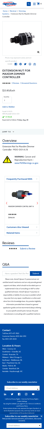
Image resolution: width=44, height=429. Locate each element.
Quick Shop (22, 218)
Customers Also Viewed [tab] (18, 227)
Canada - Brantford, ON (10, 368)
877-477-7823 (14, 333)
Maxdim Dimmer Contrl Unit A (21, 206)
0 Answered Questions (28, 83)
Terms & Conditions (34, 404)
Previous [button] (7, 203)
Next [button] (37, 203)
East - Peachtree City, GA (11, 363)
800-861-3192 (21, 336)
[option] (22, 38)
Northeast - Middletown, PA (12, 360)
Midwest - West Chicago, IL (12, 357)
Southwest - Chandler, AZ (11, 352)
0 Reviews (15, 83)
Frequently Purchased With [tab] (19, 179)
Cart (41, 4)
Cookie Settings (22, 401)
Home (5, 11)
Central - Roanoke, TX (10, 354)
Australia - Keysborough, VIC (12, 371)
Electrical (13, 11)
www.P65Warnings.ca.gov (26, 163)
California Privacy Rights (12, 399)
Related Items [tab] (13, 233)
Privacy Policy (23, 406)
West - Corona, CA (9, 349)
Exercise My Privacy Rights (30, 399)
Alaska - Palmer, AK (9, 366)
